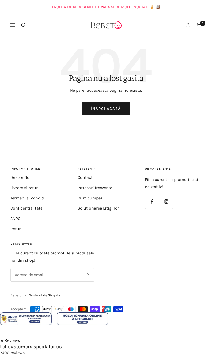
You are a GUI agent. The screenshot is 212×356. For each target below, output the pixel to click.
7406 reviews (12, 352)
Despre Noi (20, 177)
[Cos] (199, 25)
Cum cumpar (90, 198)
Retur (15, 228)
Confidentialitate (26, 208)
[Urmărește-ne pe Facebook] (152, 202)
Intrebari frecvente (95, 187)
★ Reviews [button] (10, 340)
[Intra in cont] (188, 25)
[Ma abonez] (87, 275)
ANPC (15, 218)
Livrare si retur (24, 187)
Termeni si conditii (28, 198)
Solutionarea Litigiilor (98, 208)
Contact (85, 177)
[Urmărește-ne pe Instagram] (166, 202)
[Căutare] (23, 25)
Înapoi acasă (106, 108)
